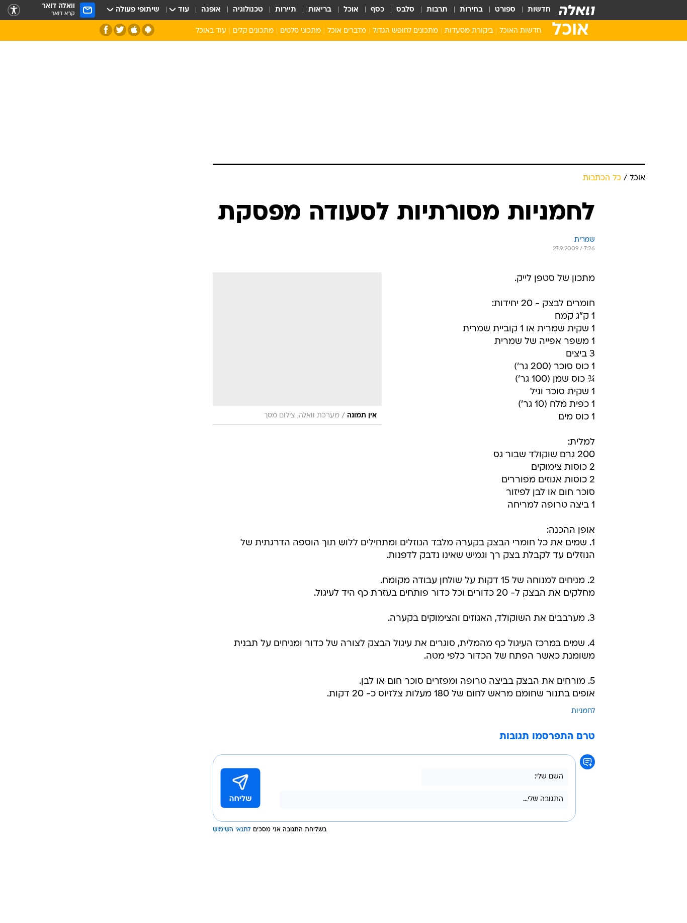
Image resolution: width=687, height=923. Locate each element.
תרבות (437, 10)
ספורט (505, 10)
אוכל (351, 10)
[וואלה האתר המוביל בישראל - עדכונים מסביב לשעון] (577, 10)
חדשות (539, 10)
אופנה (211, 10)
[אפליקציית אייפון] (134, 30)
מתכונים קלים (253, 31)
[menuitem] (533, 10)
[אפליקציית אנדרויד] (148, 30)
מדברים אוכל (346, 31)
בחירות (471, 10)
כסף (377, 10)
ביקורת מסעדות (469, 31)
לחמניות (583, 711)
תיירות (285, 10)
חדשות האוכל (520, 31)
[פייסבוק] (106, 30)
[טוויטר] (120, 30)
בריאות (319, 10)
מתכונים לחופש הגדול (405, 31)
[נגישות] (14, 10)
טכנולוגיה (248, 10)
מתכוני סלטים (300, 31)
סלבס (405, 10)
